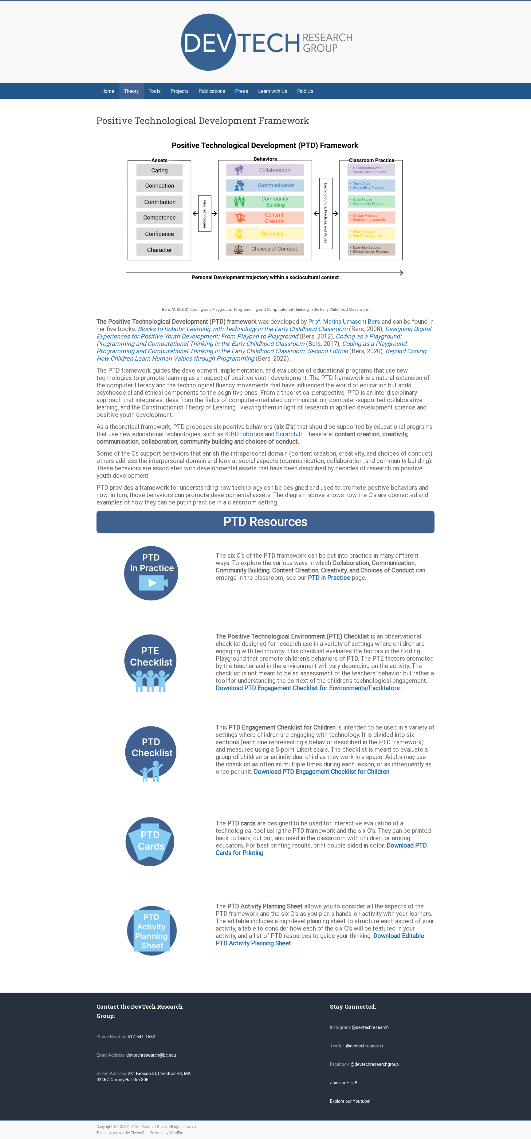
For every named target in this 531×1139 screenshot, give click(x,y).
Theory (131, 91)
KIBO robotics (244, 434)
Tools (155, 91)
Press (241, 91)
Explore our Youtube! (350, 1101)
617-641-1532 (141, 1036)
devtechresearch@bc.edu (151, 1055)
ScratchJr (289, 434)
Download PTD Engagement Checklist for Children (321, 771)
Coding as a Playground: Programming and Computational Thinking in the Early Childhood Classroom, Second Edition (252, 347)
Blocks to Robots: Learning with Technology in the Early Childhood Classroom (243, 329)
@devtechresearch (370, 1027)
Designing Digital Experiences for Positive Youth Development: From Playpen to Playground (263, 332)
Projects (180, 91)
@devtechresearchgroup (375, 1064)
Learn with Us (272, 91)
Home (107, 91)
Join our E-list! (343, 1082)
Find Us (305, 91)
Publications (212, 91)
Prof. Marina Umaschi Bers (344, 321)
